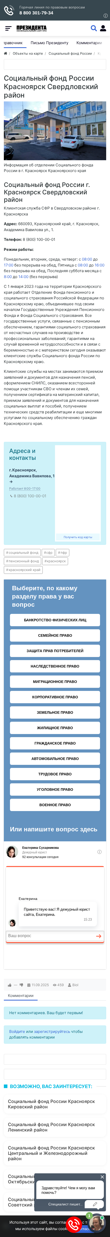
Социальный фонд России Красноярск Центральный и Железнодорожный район (51, 1153)
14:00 (23, 276)
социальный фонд (23, 552)
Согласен (84, 1229)
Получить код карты (78, 537)
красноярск (56, 561)
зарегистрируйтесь (52, 1031)
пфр (64, 552)
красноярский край (24, 570)
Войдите (17, 1031)
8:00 (8, 276)
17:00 (8, 265)
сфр (49, 552)
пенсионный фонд (24, 561)
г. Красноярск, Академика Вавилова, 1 (31, 473)
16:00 (99, 265)
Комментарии (21, 995)
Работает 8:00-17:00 (24, 488)
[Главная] (5, 53)
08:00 (87, 259)
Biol (75, 985)
